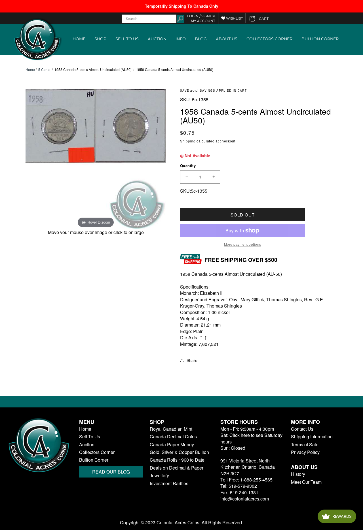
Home (30, 69)
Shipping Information (312, 437)
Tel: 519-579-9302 (238, 486)
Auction (86, 444)
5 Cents (44, 69)
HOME (79, 38)
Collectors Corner (97, 452)
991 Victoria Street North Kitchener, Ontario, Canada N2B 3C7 (247, 467)
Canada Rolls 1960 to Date (177, 460)
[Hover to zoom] (96, 158)
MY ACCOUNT (203, 21)
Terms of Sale (304, 444)
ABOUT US (226, 38)
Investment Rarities (169, 483)
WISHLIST (234, 18)
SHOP (100, 38)
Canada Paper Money (172, 444)
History (298, 474)
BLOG (201, 38)
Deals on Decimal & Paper (176, 468)
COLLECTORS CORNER (269, 38)
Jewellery (159, 475)
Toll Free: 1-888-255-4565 (246, 479)
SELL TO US (127, 38)
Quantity (188, 165)
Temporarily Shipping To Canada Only (181, 6)
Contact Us (302, 429)
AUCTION (157, 38)
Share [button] (192, 360)
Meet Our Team (306, 482)
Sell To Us (89, 437)
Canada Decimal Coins (173, 437)
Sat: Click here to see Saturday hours (251, 438)
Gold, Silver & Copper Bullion (179, 452)
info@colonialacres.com (244, 498)
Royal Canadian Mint (171, 429)
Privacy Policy (305, 452)
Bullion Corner (93, 460)
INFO (181, 38)
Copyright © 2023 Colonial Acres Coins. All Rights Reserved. (181, 523)
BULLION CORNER (320, 38)
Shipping (188, 140)
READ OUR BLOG (111, 471)
